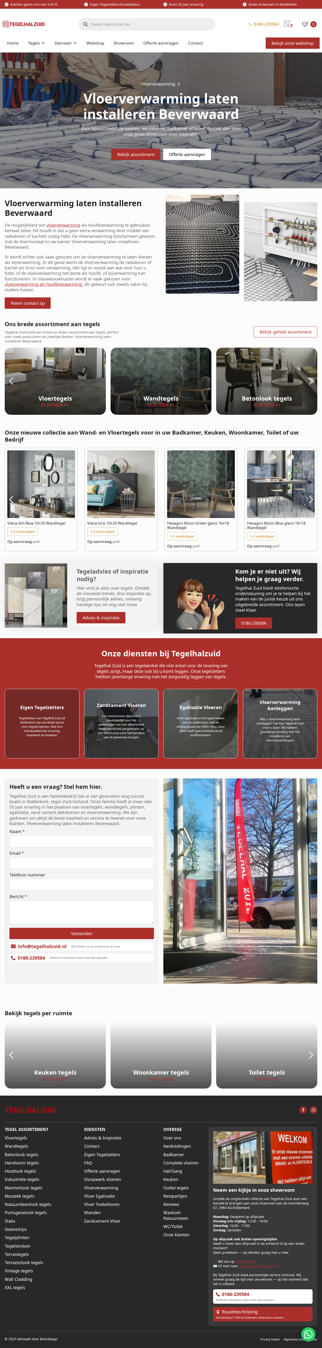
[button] (11, 381)
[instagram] (313, 1110)
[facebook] (303, 1110)
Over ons (172, 1138)
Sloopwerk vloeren (102, 1179)
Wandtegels (16, 1146)
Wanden (92, 1212)
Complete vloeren (180, 1163)
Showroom (124, 43)
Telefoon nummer (27, 875)
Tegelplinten (17, 1237)
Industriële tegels (22, 1179)
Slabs (10, 1221)
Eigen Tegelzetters (102, 1154)
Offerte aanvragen (161, 43)
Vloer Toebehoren (102, 1204)
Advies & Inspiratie (102, 1138)
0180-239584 (245, 1261)
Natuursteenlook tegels (28, 1204)
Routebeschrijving (240, 1312)
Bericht (18, 896)
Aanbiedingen (177, 1146)
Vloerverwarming (101, 1188)
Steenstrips (16, 1229)
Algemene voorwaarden (300, 1339)
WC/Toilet (172, 1226)
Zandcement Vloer (102, 1221)
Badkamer (173, 1154)
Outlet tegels (176, 1188)
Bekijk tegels (55, 1078)
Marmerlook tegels (23, 1188)
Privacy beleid (270, 1339)
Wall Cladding (18, 1279)
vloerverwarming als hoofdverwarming (43, 284)
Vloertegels (16, 1138)
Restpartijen (175, 1196)
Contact (195, 43)
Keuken (170, 1179)
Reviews (171, 1204)
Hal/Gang (172, 1171)
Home (13, 43)
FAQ (88, 1163)
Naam (17, 831)
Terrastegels (17, 1254)
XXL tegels (15, 1287)
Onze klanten (176, 1234)
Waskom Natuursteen (175, 1215)
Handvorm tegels (22, 1163)
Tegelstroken (17, 1246)
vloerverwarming (63, 225)
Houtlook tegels (20, 1171)
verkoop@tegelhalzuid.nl (258, 1266)
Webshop (95, 43)
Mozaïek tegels (19, 1196)
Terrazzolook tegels (24, 1262)
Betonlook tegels (21, 1154)
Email (16, 853)
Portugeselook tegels (26, 1212)
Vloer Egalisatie (99, 1196)
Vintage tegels (19, 1271)
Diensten (63, 43)
